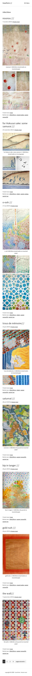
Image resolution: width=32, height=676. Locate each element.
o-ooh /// (7, 202)
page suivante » (20, 662)
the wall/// (8, 593)
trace (11, 113)
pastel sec (5, 196)
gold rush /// (9, 527)
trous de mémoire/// (13, 323)
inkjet (18, 194)
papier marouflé (21, 457)
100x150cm (12, 115)
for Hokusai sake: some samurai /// (15, 125)
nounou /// (8, 18)
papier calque (24, 194)
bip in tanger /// (11, 465)
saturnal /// (9, 398)
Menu (27, 3)
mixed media (20, 115)
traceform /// (7, 3)
